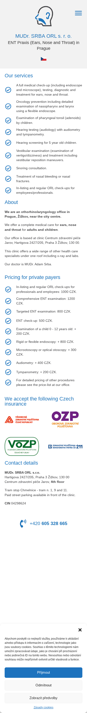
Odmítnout (43, 685)
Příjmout (43, 672)
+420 (48, 523)
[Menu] (78, 13)
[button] (80, 629)
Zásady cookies (43, 707)
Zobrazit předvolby (43, 698)
